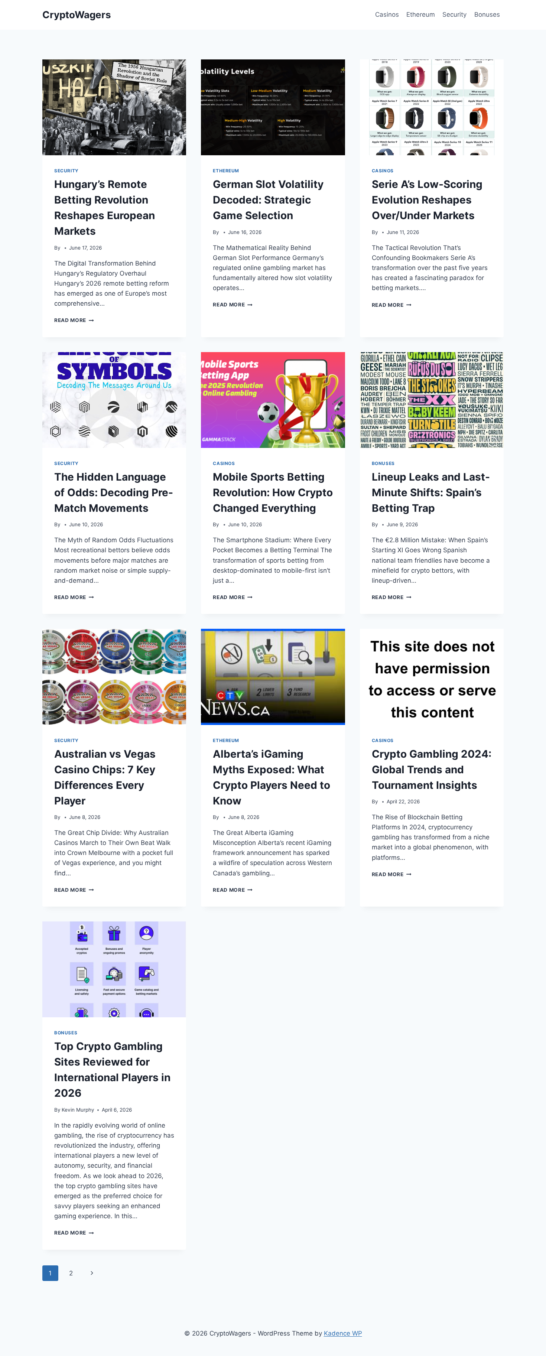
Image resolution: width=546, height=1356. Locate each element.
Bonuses (487, 14)
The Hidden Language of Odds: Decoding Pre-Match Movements (113, 492)
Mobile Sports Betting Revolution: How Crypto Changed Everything (273, 492)
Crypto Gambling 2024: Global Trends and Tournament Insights (431, 769)
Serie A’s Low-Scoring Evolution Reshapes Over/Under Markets (427, 200)
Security (454, 14)
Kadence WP (343, 1333)
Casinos (387, 14)
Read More (74, 320)
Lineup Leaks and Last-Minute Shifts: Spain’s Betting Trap (431, 492)
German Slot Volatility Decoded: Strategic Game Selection (268, 200)
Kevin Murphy (78, 1110)
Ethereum (420, 14)
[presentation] (114, 107)
